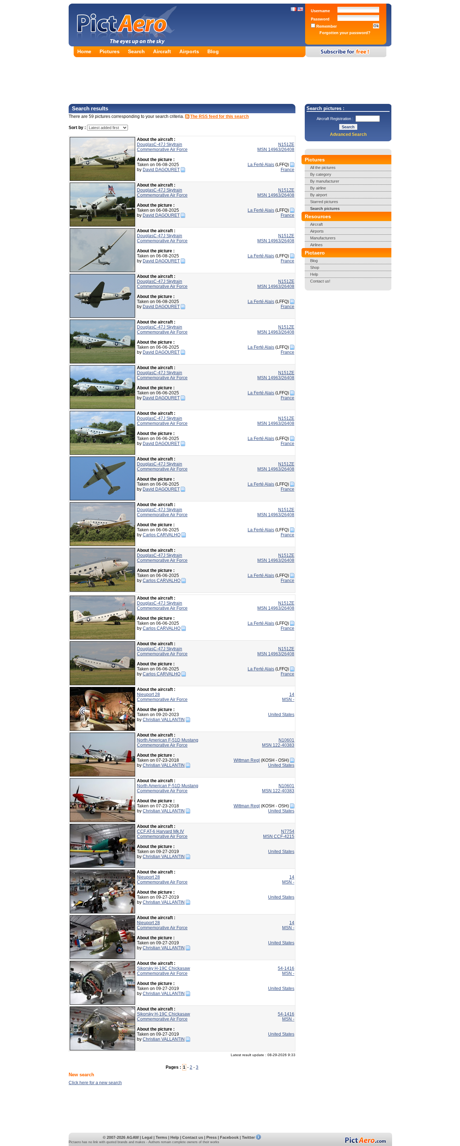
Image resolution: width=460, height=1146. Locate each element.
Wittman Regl (247, 760)
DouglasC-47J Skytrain (159, 144)
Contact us (192, 1137)
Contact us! (320, 281)
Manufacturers (323, 238)
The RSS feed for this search (219, 116)
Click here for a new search (95, 1082)
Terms (161, 1137)
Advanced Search (348, 134)
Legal (147, 1137)
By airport (318, 195)
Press (211, 1137)
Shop (314, 267)
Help (314, 274)
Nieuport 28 (148, 694)
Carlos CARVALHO (161, 534)
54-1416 (286, 968)
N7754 (287, 831)
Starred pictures (324, 202)
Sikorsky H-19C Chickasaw (163, 968)
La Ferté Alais (261, 164)
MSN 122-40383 (278, 745)
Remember (326, 26)
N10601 (286, 740)
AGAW (132, 1137)
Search (136, 51)
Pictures (110, 51)
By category (320, 174)
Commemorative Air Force (162, 149)
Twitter (248, 1137)
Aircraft (162, 51)
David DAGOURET (161, 169)
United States (281, 714)
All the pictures (323, 167)
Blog (213, 51)
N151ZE (286, 144)
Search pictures (325, 208)
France (287, 169)
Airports (189, 51)
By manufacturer (324, 181)
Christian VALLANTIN (164, 719)
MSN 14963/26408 (275, 149)
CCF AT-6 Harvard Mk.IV (160, 831)
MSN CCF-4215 (278, 836)
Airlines (316, 245)
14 (291, 694)
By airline (318, 188)
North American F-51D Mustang (167, 740)
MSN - (288, 699)
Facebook (229, 1137)
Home (84, 51)
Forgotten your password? (345, 33)
